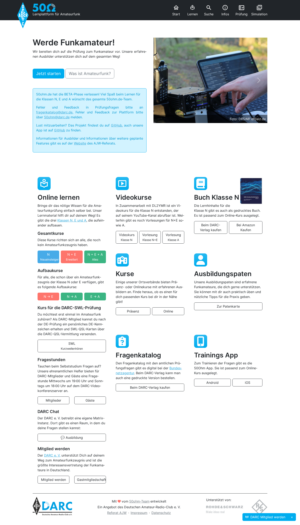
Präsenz (133, 311)
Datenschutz (161, 513)
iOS (247, 383)
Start (176, 10)
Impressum (139, 513)
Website (80, 143)
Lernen (192, 10)
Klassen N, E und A (71, 220)
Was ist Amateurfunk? (90, 73)
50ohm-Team (139, 501)
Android (212, 383)
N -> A (72, 296)
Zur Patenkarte (228, 306)
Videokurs (126, 237)
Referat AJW (117, 513)
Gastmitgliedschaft (91, 480)
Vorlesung (150, 237)
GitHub (116, 125)
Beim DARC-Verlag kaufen (210, 227)
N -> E (48, 296)
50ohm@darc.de (57, 117)
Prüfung (242, 10)
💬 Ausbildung (72, 437)
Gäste (90, 400)
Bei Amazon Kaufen (246, 227)
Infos (225, 10)
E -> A (95, 296)
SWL (72, 345)
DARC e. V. (52, 455)
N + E (72, 256)
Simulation (259, 10)
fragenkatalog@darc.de (54, 112)
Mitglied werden (53, 480)
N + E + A (95, 256)
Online (168, 311)
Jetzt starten (48, 73)
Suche (208, 10)
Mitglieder (53, 400)
